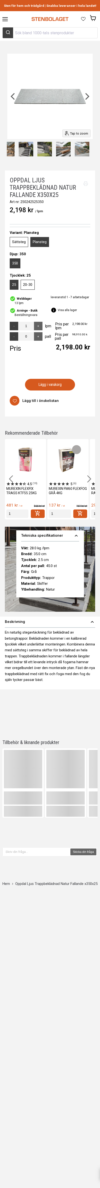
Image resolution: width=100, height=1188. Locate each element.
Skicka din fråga (83, 852)
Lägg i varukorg (50, 384)
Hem (6, 884)
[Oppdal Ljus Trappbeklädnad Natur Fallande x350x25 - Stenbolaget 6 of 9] (26, 149)
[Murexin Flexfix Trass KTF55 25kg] (25, 460)
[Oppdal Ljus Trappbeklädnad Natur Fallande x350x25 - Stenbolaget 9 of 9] (82, 149)
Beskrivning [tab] (50, 622)
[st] (17, 513)
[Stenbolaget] (50, 19)
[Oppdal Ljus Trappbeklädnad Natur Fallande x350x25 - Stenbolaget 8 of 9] (63, 149)
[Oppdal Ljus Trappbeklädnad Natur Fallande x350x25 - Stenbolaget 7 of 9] (44, 149)
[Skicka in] (8, 32)
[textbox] (36, 852)
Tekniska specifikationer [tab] (50, 536)
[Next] (87, 96)
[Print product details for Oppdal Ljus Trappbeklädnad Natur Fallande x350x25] (85, 183)
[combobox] (50, 32)
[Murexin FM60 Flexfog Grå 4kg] (68, 460)
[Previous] (13, 96)
